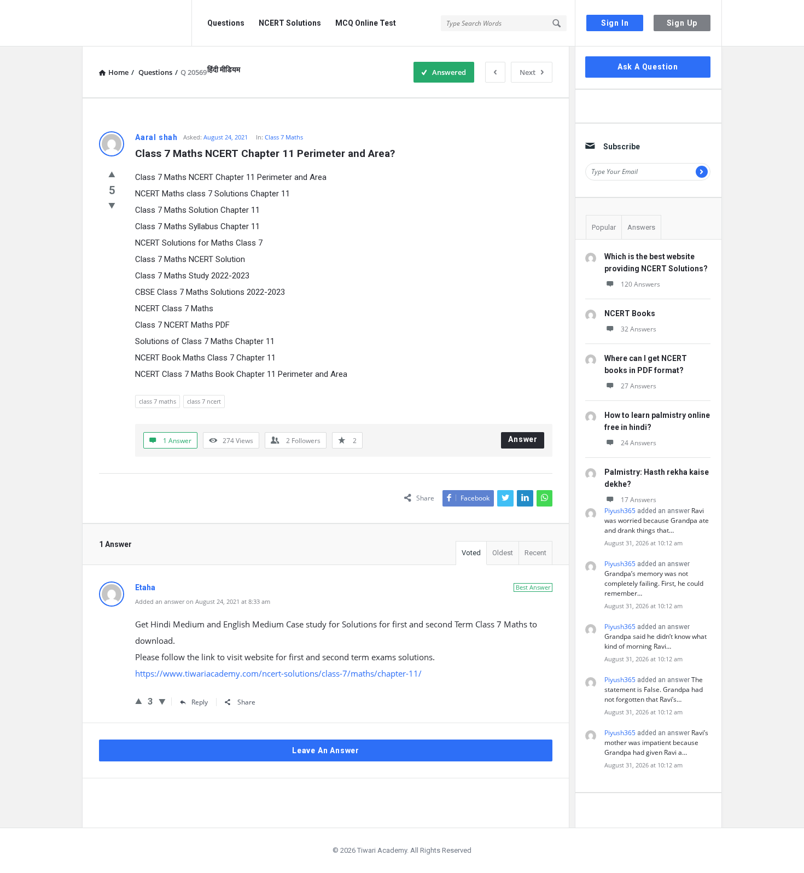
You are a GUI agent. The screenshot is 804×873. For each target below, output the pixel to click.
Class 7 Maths (284, 137)
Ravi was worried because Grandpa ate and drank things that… (656, 520)
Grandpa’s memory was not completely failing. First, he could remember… (653, 583)
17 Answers (638, 499)
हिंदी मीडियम (223, 69)
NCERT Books (629, 313)
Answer (523, 439)
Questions (225, 23)
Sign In (615, 23)
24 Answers (638, 442)
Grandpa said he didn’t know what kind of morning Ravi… (655, 641)
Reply (199, 702)
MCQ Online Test (365, 23)
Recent (535, 553)
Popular (604, 227)
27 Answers (638, 386)
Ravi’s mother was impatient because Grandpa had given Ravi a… (656, 742)
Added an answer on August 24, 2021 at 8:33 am (202, 601)
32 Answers (638, 329)
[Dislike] (111, 205)
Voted (471, 553)
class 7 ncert (204, 401)
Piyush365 (620, 510)
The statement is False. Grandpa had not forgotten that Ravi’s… (653, 689)
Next (527, 72)
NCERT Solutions (290, 23)
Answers (641, 227)
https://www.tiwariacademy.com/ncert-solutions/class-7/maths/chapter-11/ (278, 673)
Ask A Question (647, 66)
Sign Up (682, 23)
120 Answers (640, 284)
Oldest (502, 553)
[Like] (111, 174)
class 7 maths (157, 401)
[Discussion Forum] (137, 23)
